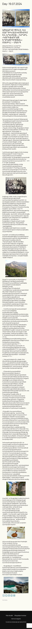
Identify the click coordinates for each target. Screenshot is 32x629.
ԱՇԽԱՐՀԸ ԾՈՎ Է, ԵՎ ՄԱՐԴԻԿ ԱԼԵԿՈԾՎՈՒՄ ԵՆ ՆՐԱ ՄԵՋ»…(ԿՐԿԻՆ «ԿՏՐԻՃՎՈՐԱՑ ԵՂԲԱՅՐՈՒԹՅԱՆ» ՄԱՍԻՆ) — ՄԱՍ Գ (15, 36)
